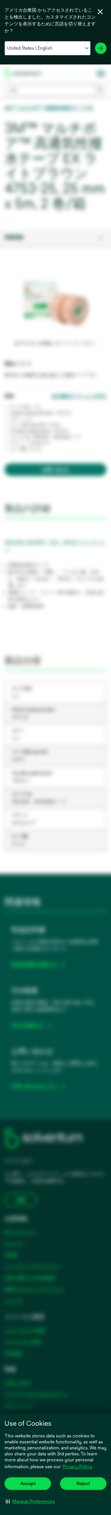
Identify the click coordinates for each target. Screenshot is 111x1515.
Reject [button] (83, 1483)
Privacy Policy (77, 1466)
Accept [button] (28, 1483)
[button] (30, 1501)
